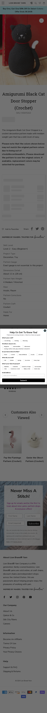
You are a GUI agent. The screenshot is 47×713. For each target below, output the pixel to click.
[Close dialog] (45, 330)
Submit (23, 380)
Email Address (6, 372)
